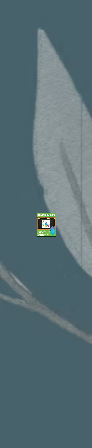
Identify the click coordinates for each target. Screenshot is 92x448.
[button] (62, 217)
